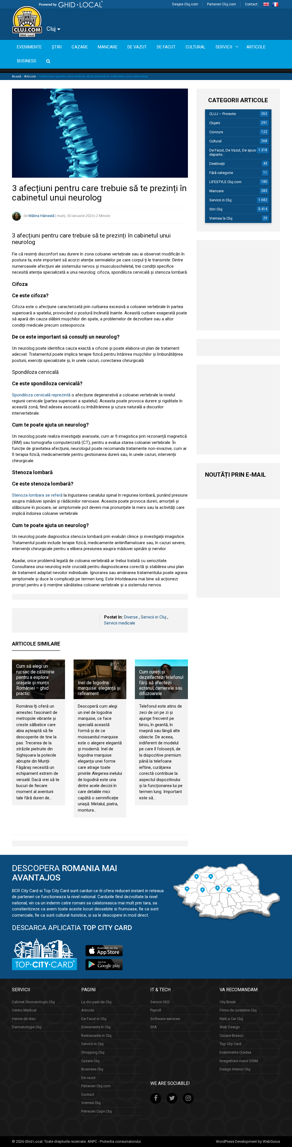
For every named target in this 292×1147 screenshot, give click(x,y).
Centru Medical (24, 1010)
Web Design (230, 1027)
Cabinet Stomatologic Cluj (33, 1001)
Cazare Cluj (90, 1060)
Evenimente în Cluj (96, 1027)
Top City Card (230, 1044)
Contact (251, 4)
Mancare (216, 191)
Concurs (216, 132)
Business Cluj (92, 1069)
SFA (153, 1027)
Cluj (51, 28)
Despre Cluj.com (185, 4)
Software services (165, 1018)
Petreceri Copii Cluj (96, 1111)
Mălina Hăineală (41, 216)
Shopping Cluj (92, 1052)
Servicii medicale (119, 623)
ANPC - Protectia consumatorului (114, 1141)
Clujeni (214, 123)
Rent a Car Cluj (231, 1018)
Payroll (155, 1010)
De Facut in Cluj (93, 1018)
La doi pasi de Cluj (96, 1001)
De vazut (88, 1077)
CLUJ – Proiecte (222, 114)
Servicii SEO (160, 1001)
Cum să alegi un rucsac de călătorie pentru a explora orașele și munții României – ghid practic (35, 679)
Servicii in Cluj (153, 617)
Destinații (217, 163)
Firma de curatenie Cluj (238, 1010)
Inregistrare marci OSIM (239, 1060)
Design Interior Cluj (235, 1069)
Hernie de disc (24, 1018)
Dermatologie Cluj (26, 1027)
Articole (30, 76)
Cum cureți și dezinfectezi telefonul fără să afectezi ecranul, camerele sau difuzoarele (161, 683)
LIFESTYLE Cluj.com (225, 182)
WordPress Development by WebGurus (248, 1141)
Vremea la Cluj (220, 218)
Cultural (215, 141)
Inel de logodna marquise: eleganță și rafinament (99, 688)
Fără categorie (221, 173)
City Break (228, 1001)
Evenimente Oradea (235, 1052)
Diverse (131, 617)
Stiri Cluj (215, 209)
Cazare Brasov (231, 1035)
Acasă (16, 76)
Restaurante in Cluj (96, 1035)
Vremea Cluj (91, 1103)
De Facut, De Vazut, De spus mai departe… (236, 152)
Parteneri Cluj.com (221, 4)
